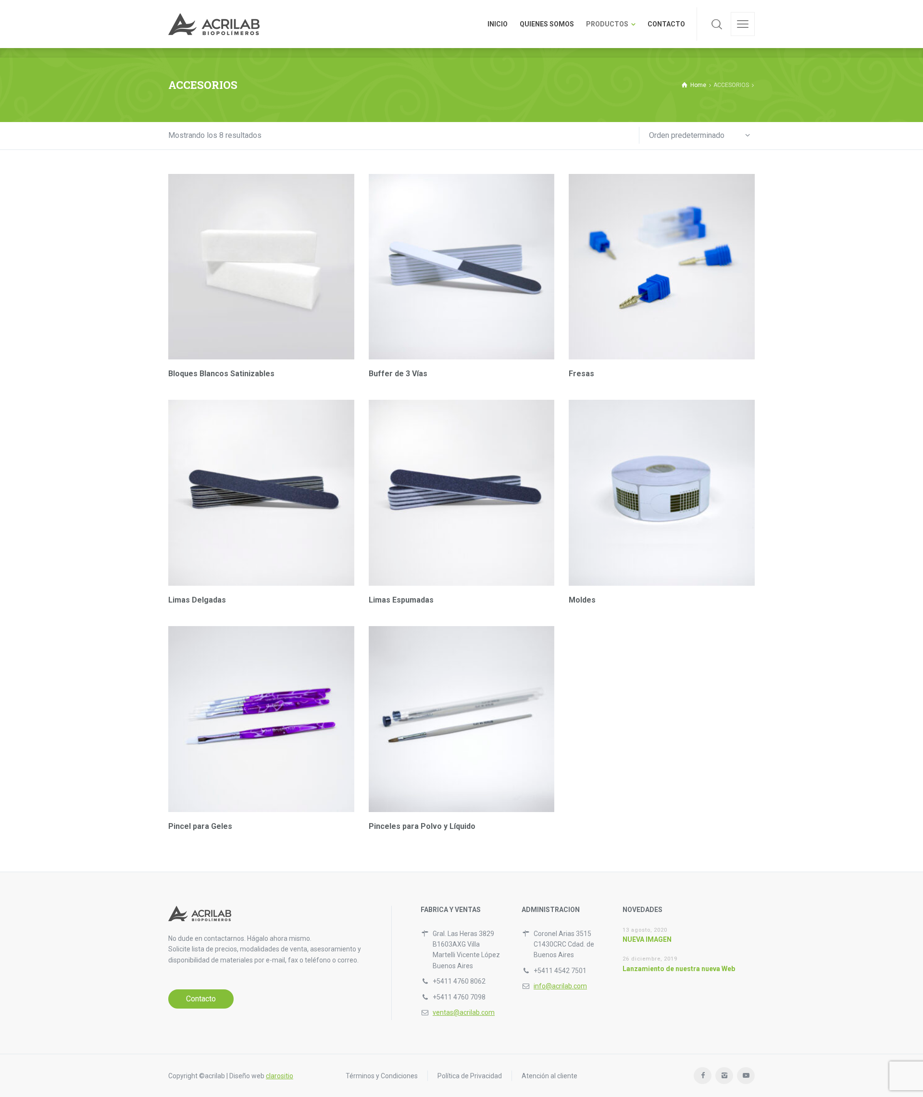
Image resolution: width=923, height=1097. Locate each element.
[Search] (717, 24)
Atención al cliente (549, 1076)
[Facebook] (702, 1075)
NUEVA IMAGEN (647, 939)
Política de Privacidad (469, 1076)
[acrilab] (214, 24)
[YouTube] (746, 1075)
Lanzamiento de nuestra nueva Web (679, 969)
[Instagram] (724, 1075)
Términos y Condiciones (382, 1076)
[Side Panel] (743, 24)
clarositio (279, 1076)
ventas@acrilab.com (464, 1012)
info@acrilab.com (560, 986)
